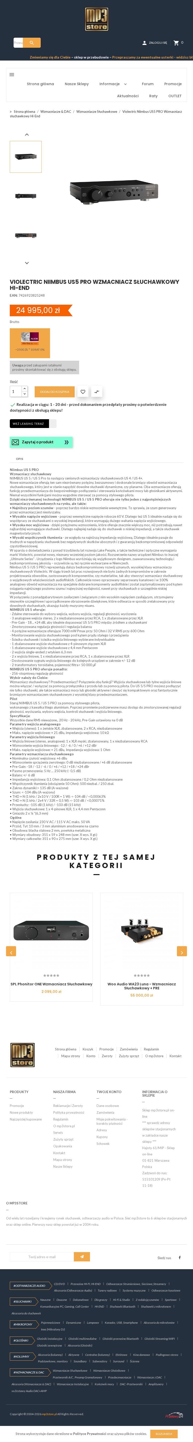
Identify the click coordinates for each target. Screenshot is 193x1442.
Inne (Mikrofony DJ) (53, 1329)
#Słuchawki (22, 1301)
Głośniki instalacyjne (50, 1339)
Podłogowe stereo (167, 1355)
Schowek (103, 1144)
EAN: (14, 295)
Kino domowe (141, 1355)
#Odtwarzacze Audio (29, 1286)
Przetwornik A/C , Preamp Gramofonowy (77, 1377)
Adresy (101, 1130)
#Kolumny (21, 1356)
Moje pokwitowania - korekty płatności (112, 1121)
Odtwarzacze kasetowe (166, 1290)
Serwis (58, 1133)
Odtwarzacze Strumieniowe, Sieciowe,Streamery (136, 1284)
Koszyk (88, 1049)
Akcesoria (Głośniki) (80, 1345)
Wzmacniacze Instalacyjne (73, 1384)
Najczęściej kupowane (26, 1119)
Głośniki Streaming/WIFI (159, 1339)
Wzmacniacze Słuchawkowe (70, 1370)
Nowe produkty (21, 1112)
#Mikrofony (23, 1324)
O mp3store (154, 1056)
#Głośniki (21, 1340)
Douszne (62, 1300)
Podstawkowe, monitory (53, 1361)
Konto (90, 1056)
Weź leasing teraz (28, 423)
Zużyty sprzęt (129, 1056)
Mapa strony (70, 1056)
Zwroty (107, 1056)
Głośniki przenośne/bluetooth (121, 1339)
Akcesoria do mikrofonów (159, 1322)
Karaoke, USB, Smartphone (121, 1322)
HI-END (99, 1306)
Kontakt (175, 1056)
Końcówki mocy (104, 1384)
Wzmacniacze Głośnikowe (109, 1370)
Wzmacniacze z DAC (149, 1377)
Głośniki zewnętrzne (49, 1345)
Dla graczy (100, 1300)
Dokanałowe (81, 1300)
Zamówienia (129, 1049)
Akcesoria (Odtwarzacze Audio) (73, 1290)
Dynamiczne (73, 1322)
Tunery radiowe (107, 1290)
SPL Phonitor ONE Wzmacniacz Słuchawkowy (51, 984)
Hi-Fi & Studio (121, 1300)
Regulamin (151, 1049)
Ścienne (134, 1361)
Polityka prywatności (68, 1112)
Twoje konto (108, 1092)
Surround (118, 1361)
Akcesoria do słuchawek (26, 1313)
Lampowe (93, 1322)
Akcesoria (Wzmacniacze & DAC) (31, 1384)
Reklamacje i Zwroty (68, 1106)
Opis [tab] (19, 459)
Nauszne (45, 1300)
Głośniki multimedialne (82, 1339)
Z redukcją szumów (147, 1300)
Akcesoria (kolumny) (50, 1355)
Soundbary (80, 1361)
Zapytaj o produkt (38, 442)
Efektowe (121, 1355)
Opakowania (62, 1146)
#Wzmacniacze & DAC (29, 1372)
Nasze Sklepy (63, 1166)
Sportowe (171, 1300)
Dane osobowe (107, 1106)
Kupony (102, 1137)
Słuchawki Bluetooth (122, 1306)
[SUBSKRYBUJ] (82, 1256)
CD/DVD (59, 1284)
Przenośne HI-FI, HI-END (86, 1284)
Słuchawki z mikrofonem (156, 1306)
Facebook (180, 1257)
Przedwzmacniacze (119, 1377)
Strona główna (65, 1049)
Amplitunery (156, 1384)
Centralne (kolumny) (97, 1355)
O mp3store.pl (64, 1126)
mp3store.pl (49, 1414)
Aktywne (73, 1355)
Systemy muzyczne (134, 1290)
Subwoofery (99, 1361)
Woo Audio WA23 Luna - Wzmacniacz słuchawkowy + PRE (142, 986)
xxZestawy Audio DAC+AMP (29, 1391)
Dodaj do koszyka (54, 392)
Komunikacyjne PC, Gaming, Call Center (64, 1306)
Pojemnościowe (50, 1322)
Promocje (107, 1049)
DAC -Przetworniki (131, 1384)
